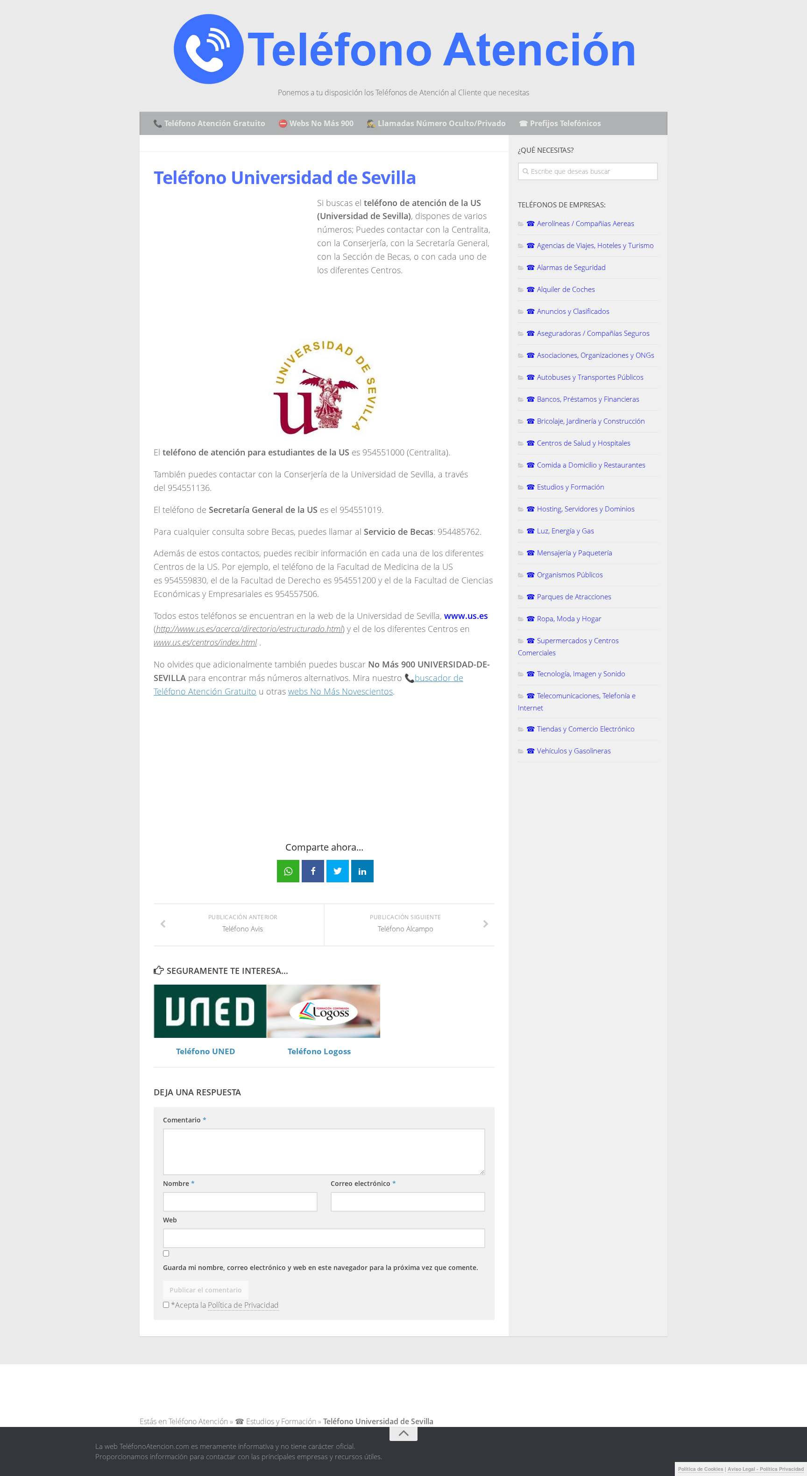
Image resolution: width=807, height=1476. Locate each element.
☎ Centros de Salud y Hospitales (578, 442)
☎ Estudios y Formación (565, 486)
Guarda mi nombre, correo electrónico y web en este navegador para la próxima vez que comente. (320, 1267)
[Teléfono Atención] (403, 81)
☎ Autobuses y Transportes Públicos (585, 377)
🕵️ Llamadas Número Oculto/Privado (436, 123)
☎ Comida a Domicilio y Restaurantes (585, 464)
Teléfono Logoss (319, 1051)
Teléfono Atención (198, 1421)
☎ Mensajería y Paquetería (569, 552)
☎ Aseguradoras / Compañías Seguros (588, 333)
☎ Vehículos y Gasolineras (568, 750)
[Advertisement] (232, 261)
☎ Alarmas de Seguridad (566, 267)
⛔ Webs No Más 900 (316, 123)
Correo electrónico (363, 1183)
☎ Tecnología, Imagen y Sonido (575, 673)
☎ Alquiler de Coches (560, 289)
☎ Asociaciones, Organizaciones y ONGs (590, 355)
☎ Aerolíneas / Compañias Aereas (580, 223)
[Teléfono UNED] (210, 1011)
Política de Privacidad (243, 1305)
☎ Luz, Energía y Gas (560, 530)
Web (170, 1219)
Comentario (184, 1119)
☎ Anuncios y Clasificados (567, 311)
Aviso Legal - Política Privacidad (766, 1468)
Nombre (179, 1183)
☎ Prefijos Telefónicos (560, 123)
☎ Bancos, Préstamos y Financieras (582, 399)
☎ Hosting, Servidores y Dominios (580, 508)
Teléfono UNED (205, 1051)
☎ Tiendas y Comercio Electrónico (580, 728)
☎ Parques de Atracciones (568, 596)
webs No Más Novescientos (340, 691)
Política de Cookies (700, 1468)
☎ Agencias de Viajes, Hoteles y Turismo (590, 245)
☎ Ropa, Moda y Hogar (564, 618)
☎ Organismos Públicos (564, 574)
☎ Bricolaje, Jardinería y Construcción (585, 421)
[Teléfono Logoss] (323, 1011)
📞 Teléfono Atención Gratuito (209, 123)
